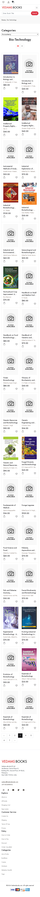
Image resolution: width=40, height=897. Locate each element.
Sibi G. (5, 129)
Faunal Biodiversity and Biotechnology (29, 591)
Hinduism (4, 866)
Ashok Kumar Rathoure (10, 255)
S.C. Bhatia (6, 210)
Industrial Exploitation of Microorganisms (27, 168)
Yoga (3, 874)
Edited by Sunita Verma (28, 255)
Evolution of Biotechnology (8, 675)
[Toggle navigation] (36, 7)
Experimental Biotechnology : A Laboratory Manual (10, 634)
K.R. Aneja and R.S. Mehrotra (30, 467)
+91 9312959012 (7, 785)
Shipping (4, 820)
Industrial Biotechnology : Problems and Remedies (28, 211)
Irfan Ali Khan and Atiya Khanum (12, 722)
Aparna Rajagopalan (9, 510)
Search (34, 13)
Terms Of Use (6, 824)
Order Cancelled (7, 847)
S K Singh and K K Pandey (30, 722)
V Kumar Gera (26, 425)
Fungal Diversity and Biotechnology (29, 463)
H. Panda (24, 298)
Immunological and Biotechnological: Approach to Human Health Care (29, 254)
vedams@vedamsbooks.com (10, 782)
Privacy (4, 828)
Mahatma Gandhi (7, 870)
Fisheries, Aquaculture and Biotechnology (28, 550)
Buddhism (4, 858)
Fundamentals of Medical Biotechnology (9, 507)
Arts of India (5, 854)
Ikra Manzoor (7, 297)
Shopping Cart (6, 805)
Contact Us (5, 816)
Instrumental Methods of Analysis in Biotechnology (10, 168)
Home (4, 20)
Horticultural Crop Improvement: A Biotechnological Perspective (10, 295)
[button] (18, 46)
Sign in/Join (5, 809)
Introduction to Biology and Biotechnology (9, 79)
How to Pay (5, 839)
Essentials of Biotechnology (27, 675)
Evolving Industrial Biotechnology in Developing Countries (28, 635)
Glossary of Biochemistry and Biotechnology (28, 380)
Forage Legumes (28, 505)
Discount (4, 843)
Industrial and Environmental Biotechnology (8, 252)
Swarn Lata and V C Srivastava (12, 679)
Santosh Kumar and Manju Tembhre (14, 595)
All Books (4, 801)
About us (4, 797)
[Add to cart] (4, 88)
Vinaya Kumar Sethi (27, 595)
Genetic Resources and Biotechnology (10, 421)
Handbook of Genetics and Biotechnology (27, 337)
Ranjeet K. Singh (8, 425)
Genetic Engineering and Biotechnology (28, 422)
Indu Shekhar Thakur (28, 213)
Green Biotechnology (8, 379)
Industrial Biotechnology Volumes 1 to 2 (8, 207)
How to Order (6, 835)
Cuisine (4, 862)
